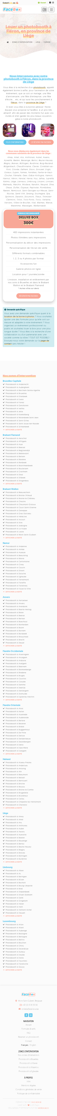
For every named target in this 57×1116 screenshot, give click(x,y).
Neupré (44, 185)
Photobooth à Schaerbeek (17, 427)
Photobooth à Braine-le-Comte (19, 790)
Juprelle (50, 179)
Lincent (40, 182)
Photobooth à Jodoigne (16, 526)
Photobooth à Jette (14, 412)
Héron (14, 179)
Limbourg (31, 182)
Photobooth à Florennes (16, 586)
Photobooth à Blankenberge (18, 670)
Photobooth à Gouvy (15, 967)
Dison (32, 170)
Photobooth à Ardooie (16, 661)
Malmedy (7, 185)
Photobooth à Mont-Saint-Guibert (21, 535)
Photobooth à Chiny (15, 946)
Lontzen (49, 182)
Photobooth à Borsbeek (16, 634)
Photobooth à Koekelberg (17, 415)
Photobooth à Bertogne (16, 937)
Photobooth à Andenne (16, 546)
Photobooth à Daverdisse (17, 949)
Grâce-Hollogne (36, 176)
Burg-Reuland (46, 163)
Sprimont (9, 197)
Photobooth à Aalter (15, 712)
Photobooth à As (13, 874)
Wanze (49, 203)
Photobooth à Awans (15, 832)
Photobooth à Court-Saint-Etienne (21, 508)
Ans (22, 157)
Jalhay (42, 179)
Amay (10, 157)
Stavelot (19, 197)
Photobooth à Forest (15, 402)
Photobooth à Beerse (15, 616)
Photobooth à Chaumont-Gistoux (21, 504)
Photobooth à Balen (15, 613)
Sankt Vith (20, 194)
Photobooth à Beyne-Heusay (18, 847)
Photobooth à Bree (14, 889)
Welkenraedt (39, 206)
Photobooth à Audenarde (17, 718)
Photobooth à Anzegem (16, 657)
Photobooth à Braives (15, 853)
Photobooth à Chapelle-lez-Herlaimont (23, 802)
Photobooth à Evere (15, 399)
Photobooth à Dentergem (17, 691)
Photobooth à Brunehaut (17, 796)
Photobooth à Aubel (15, 829)
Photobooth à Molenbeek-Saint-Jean (22, 418)
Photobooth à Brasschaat (17, 637)
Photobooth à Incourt (15, 520)
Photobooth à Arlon (15, 925)
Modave (26, 185)
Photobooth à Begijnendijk (18, 450)
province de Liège (35, 103)
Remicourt (16, 191)
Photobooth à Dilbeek (15, 478)
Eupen (16, 173)
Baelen (16, 160)
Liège (13, 182)
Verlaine (46, 200)
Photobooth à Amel (14, 820)
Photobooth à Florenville (17, 964)
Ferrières (32, 173)
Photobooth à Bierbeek (16, 463)
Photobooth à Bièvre (15, 559)
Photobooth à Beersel (15, 447)
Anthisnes (30, 157)
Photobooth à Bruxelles (16, 393)
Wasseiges (27, 206)
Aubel (39, 157)
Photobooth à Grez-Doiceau (18, 514)
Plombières (45, 188)
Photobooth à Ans (14, 823)
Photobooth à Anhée (15, 549)
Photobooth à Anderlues (17, 766)
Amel (16, 157)
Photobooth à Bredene (16, 673)
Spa (48, 194)
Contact (28, 1041)
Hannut (6, 179)
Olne (51, 185)
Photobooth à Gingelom (17, 901)
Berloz (34, 160)
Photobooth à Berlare (15, 721)
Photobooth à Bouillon (16, 943)
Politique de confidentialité (28, 1094)
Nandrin (35, 185)
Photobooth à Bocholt (16, 883)
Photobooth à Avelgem (16, 664)
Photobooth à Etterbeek (16, 396)
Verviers (8, 203)
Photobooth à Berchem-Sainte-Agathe (23, 390)
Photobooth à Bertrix (15, 940)
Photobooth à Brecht (15, 640)
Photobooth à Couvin (15, 568)
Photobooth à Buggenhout (18, 730)
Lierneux (21, 182)
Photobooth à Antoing (16, 769)
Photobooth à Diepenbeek (17, 892)
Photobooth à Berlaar (15, 619)
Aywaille (8, 160)
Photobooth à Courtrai (16, 679)
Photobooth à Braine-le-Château (20, 498)
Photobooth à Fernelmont (17, 580)
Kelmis (6, 182)
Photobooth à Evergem (16, 751)
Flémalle (17, 176)
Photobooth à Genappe (16, 511)
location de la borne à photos (19, 317)
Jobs (28, 1082)
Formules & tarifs (28, 1029)
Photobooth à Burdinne (16, 859)
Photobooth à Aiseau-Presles (18, 763)
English (33, 1045)
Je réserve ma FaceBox (41, 142)
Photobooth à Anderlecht (17, 384)
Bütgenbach (9, 167)
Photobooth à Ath (14, 772)
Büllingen (24, 163)
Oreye (9, 188)
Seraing (29, 194)
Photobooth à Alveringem (17, 654)
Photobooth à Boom (15, 628)
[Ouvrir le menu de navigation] (51, 9)
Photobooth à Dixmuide (16, 694)
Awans (46, 157)
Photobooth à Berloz (15, 844)
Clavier (35, 167)
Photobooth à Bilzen (15, 880)
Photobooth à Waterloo (28, 1068)
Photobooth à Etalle (15, 958)
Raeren (6, 191)
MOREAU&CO (43, 1108)
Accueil (29, 1025)
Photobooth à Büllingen (16, 856)
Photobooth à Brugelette (17, 793)
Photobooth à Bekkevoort (17, 453)
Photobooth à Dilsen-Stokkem (19, 895)
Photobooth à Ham (14, 907)
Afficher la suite (14, 430)
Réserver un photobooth (28, 1037)
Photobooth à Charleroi (16, 805)
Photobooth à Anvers (15, 603)
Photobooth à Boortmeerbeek (19, 466)
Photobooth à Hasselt (15, 913)
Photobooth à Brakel (15, 727)
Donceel (40, 170)
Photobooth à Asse (14, 444)
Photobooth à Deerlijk (15, 688)
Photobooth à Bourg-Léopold (19, 886)
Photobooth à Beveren (16, 724)
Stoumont (29, 197)
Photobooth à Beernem (16, 667)
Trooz (38, 200)
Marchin (17, 185)
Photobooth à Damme (15, 685)
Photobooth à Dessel (15, 643)
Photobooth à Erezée (15, 955)
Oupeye (24, 188)
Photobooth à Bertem (15, 457)
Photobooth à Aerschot (16, 438)
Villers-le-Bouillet (21, 203)
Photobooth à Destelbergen (18, 742)
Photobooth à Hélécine (16, 517)
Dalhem (24, 170)
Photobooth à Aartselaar (17, 600)
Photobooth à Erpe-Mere (17, 748)
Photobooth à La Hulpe (16, 529)
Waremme (16, 206)
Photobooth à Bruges (15, 676)
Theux (38, 197)
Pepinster (34, 188)
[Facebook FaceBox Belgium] (50, 2)
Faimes (23, 173)
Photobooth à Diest (14, 475)
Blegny (7, 163)
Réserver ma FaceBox (28, 296)
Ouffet (16, 188)
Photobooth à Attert (15, 928)
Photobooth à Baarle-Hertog (18, 610)
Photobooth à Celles (15, 799)
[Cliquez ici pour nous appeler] (44, 9)
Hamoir (48, 176)
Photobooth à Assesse (15, 552)
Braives (14, 163)
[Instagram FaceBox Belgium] (53, 2)
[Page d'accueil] (8, 42)
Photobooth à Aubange (16, 931)
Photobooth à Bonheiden (17, 625)
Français (24, 1045)
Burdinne (34, 163)
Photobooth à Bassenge (16, 841)
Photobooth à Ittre (14, 523)
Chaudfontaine (23, 167)
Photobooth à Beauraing (17, 555)
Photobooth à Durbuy (15, 952)
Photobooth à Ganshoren (17, 406)
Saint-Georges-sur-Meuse (34, 191)
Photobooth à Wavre (28, 1063)
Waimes (40, 203)
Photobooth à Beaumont (17, 775)
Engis (47, 170)
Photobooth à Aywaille (16, 835)
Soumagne (40, 194)
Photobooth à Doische (16, 574)
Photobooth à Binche (15, 784)
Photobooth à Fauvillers (16, 961)
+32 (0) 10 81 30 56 (30, 1005)
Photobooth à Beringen (16, 877)
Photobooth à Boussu (15, 787)
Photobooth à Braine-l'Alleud (19, 495)
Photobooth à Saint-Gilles (17, 421)
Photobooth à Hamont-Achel (19, 910)
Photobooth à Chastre (16, 501)
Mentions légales (28, 1086)
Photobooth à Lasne (15, 532)
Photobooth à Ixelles (15, 409)
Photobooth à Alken (15, 871)
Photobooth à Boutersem (17, 469)
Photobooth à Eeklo (15, 745)
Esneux (7, 173)
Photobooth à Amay (15, 817)
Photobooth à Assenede (16, 715)
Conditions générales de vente (28, 1090)
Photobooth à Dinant (15, 571)
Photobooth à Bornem (16, 631)
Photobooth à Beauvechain (18, 492)
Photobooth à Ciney (15, 565)
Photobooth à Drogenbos (17, 481)
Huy (35, 179)
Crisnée (15, 170)
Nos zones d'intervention (28, 1055)
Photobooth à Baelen (15, 838)
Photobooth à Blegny (15, 850)
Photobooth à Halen (15, 904)
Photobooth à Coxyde (16, 682)
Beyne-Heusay (46, 160)
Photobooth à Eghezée (16, 577)
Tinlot (19, 200)
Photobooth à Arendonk (16, 606)
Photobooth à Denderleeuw (18, 739)
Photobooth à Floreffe (16, 583)
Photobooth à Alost (14, 708)
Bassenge (25, 160)
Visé (33, 203)
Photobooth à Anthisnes (16, 826)
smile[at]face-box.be (30, 1009)
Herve (29, 179)
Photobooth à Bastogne (16, 934)
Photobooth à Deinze (15, 736)
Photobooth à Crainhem (16, 472)
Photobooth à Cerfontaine (17, 562)
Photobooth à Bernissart (16, 781)
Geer (25, 176)
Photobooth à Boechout (16, 622)
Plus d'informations (15, 142)
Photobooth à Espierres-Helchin (20, 697)
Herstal (22, 179)
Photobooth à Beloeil (15, 778)
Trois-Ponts (28, 200)
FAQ (28, 1033)
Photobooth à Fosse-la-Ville (18, 589)
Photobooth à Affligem (16, 441)
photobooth (39, 88)
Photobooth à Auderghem (17, 387)
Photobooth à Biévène (16, 460)
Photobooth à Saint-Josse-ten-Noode (22, 424)
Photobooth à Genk (14, 898)
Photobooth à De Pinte (16, 733)
